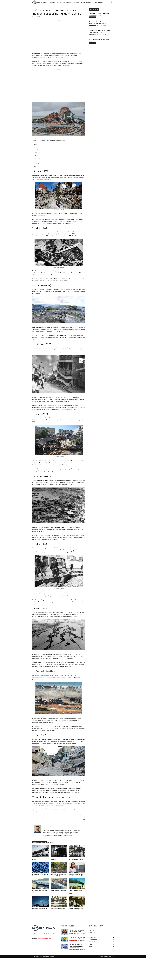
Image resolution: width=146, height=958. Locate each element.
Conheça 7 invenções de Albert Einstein (42, 818)
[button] (112, 2)
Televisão (76, 2)
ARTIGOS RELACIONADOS (39, 842)
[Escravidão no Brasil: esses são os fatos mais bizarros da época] (77, 901)
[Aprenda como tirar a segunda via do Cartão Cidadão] (64, 939)
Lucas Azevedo (47, 827)
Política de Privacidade (109, 956)
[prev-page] (33, 913)
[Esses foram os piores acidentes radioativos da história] (59, 867)
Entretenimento (98, 2)
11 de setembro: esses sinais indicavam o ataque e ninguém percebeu (75, 892)
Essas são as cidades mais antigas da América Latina (73, 818)
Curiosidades (67, 2)
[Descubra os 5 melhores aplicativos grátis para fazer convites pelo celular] (64, 946)
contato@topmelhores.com (44, 938)
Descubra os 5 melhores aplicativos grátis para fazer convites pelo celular (77, 946)
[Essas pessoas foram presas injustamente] (59, 851)
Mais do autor (50, 842)
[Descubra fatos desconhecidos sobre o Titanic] (59, 901)
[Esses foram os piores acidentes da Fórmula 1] (40, 851)
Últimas (52, 2)
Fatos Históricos (86, 2)
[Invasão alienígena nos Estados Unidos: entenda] (40, 901)
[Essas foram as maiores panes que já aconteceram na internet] (40, 867)
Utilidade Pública (92, 17)
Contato (101, 956)
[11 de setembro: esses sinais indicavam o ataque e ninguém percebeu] (77, 883)
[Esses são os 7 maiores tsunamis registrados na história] (40, 883)
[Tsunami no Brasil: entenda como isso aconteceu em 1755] (59, 883)
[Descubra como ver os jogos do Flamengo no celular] (64, 932)
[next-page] (36, 913)
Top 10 (59, 2)
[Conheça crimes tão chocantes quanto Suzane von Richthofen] (77, 867)
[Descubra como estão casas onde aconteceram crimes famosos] (77, 851)
